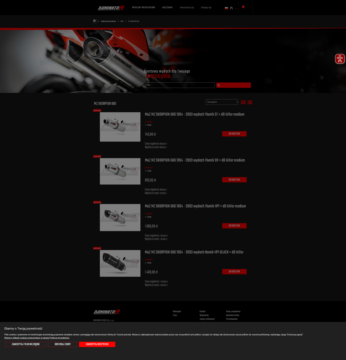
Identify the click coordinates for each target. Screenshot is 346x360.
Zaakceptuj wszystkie (97, 344)
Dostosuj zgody (63, 344)
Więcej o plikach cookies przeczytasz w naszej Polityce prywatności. (37, 338)
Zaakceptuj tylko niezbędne (26, 344)
